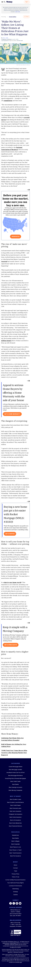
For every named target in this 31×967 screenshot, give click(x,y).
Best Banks (15, 784)
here (21, 962)
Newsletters (15, 835)
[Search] (5, 2)
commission (8, 100)
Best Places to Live (15, 847)
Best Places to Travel (15, 850)
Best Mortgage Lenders (15, 769)
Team (15, 871)
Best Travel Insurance (16, 853)
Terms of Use (15, 877)
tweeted (4, 261)
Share (27, 16)
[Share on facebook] (10, 903)
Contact (15, 868)
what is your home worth (12, 582)
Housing (3, 16)
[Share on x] (13, 903)
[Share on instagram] (17, 903)
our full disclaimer (21, 955)
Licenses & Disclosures (15, 885)
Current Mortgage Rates (15, 766)
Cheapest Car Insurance (15, 814)
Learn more (17, 11)
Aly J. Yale (5, 37)
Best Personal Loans (15, 808)
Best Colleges (16, 841)
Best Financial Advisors (15, 826)
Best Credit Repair (15, 805)
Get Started (10, 533)
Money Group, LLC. (14, 941)
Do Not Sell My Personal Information (16, 879)
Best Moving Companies (15, 790)
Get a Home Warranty (12, 414)
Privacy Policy (15, 874)
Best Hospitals (15, 844)
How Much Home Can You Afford (15, 772)
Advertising (15, 888)
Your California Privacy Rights (15, 882)
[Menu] (2, 2)
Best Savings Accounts (15, 787)
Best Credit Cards (15, 781)
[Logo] (9, 2)
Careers (15, 894)
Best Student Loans (15, 799)
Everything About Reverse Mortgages (15, 778)
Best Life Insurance (15, 820)
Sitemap (15, 891)
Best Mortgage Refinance (15, 775)
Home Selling (12, 16)
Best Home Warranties (15, 823)
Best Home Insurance (15, 817)
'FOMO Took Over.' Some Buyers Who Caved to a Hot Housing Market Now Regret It (14, 753)
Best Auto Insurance (15, 811)
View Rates (15, 236)
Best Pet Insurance (15, 856)
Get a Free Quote (10, 644)
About (15, 865)
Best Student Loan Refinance (15, 802)
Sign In (26, 1)
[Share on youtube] (20, 903)
